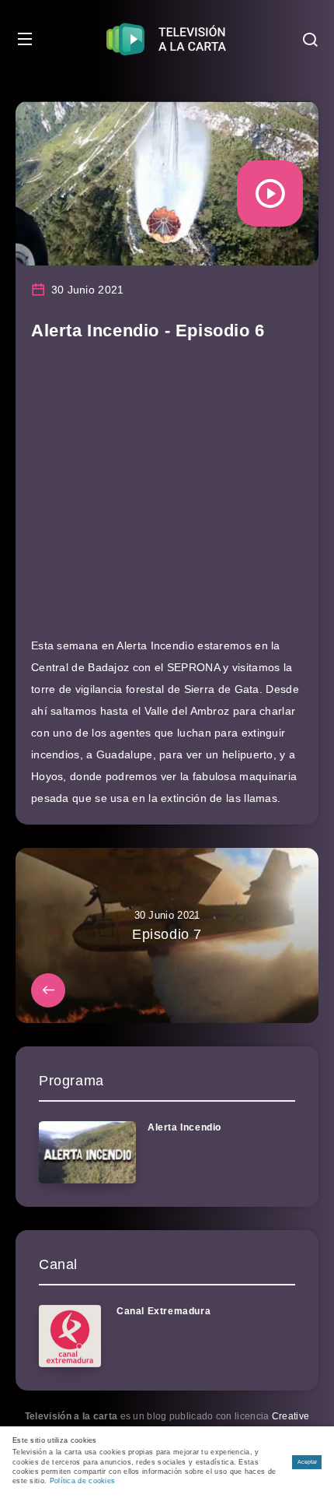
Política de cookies (83, 1481)
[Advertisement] (167, 496)
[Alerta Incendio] (87, 1152)
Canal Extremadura (163, 1311)
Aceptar (307, 1462)
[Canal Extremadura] (70, 1336)
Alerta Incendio (184, 1127)
